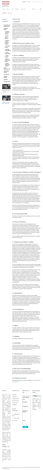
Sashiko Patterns (5, 77)
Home (3, 9)
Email (24, 420)
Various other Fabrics (7, 53)
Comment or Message (25, 411)
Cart (12, 9)
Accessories (6, 74)
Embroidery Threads (6, 71)
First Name (25, 402)
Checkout (17, 9)
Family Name (25, 406)
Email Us (16, 420)
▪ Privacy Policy (15, 400)
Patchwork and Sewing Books (7, 25)
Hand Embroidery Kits (7, 68)
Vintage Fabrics (6, 56)
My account (24, 1)
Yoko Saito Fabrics (7, 46)
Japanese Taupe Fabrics (8, 50)
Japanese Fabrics (6, 29)
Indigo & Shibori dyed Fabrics (7, 60)
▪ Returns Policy (15, 398)
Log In (29, 1)
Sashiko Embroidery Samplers (7, 64)
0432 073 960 (16, 418)
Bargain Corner (7, 81)
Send (25, 427)
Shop (7, 9)
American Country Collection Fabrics (7, 42)
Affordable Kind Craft (6, 3)
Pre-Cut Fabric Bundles (6, 37)
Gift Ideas (6, 79)
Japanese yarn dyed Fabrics (7, 33)
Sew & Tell (23, 9)
